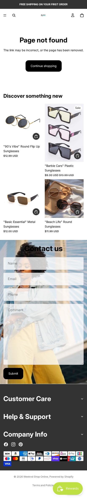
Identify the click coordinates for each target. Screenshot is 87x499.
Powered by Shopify (61, 476)
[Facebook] (5, 444)
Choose (39, 136)
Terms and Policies (43, 485)
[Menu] (5, 15)
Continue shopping (44, 66)
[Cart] (82, 15)
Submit (13, 373)
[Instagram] (13, 444)
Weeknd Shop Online (35, 476)
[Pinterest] (20, 444)
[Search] (14, 15)
